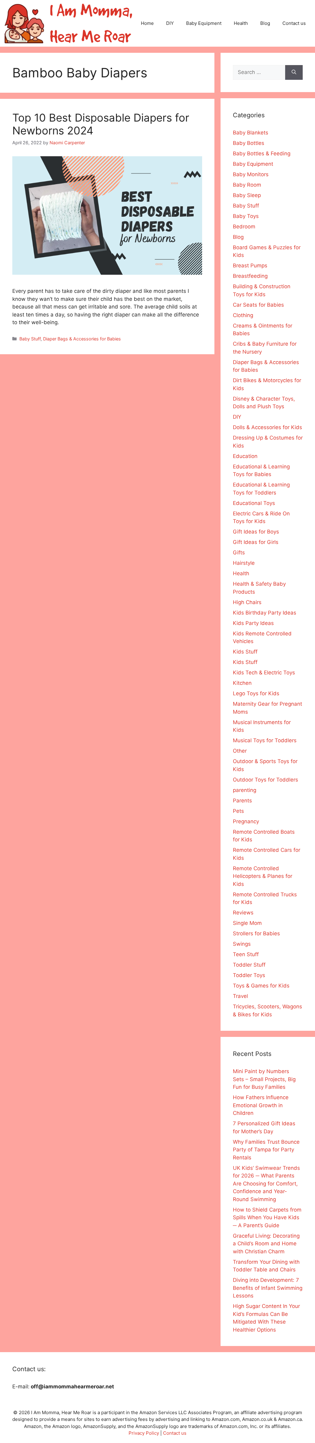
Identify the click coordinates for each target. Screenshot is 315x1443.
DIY (170, 23)
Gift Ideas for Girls (255, 542)
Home (147, 23)
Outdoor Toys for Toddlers (265, 780)
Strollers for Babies (256, 933)
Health (241, 23)
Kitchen (242, 683)
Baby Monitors (251, 174)
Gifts (239, 552)
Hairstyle (244, 563)
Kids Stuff (245, 652)
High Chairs (247, 602)
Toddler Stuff (249, 965)
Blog (265, 23)
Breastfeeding (250, 276)
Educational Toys (254, 503)
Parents (242, 800)
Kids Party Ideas (253, 623)
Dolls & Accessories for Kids (267, 427)
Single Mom (247, 923)
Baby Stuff (30, 338)
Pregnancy (246, 821)
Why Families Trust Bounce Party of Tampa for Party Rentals (266, 1150)
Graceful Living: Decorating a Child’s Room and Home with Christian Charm (266, 1244)
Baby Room (247, 185)
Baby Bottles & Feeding (261, 153)
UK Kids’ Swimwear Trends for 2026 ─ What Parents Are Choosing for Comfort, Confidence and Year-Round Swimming (266, 1183)
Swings (242, 944)
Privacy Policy (144, 1433)
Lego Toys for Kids (256, 693)
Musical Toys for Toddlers (265, 740)
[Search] (294, 72)
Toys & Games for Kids (261, 986)
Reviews (243, 913)
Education (245, 456)
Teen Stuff (246, 954)
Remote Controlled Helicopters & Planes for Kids (262, 876)
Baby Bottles (248, 143)
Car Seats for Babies (258, 305)
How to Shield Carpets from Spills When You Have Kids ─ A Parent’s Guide (267, 1217)
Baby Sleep (247, 195)
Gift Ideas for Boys (256, 532)
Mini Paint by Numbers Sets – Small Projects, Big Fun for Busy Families (264, 1079)
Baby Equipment (203, 23)
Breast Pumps (250, 265)
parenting (244, 790)
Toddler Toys (249, 975)
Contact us (294, 23)
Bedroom (244, 226)
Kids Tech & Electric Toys (264, 672)
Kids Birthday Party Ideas (264, 613)
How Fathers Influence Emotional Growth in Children (261, 1105)
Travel (240, 996)
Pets (238, 811)
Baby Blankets (250, 133)
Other (240, 751)
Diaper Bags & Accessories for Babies (82, 338)
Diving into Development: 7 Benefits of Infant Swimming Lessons (267, 1288)
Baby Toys (246, 216)
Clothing (243, 315)
